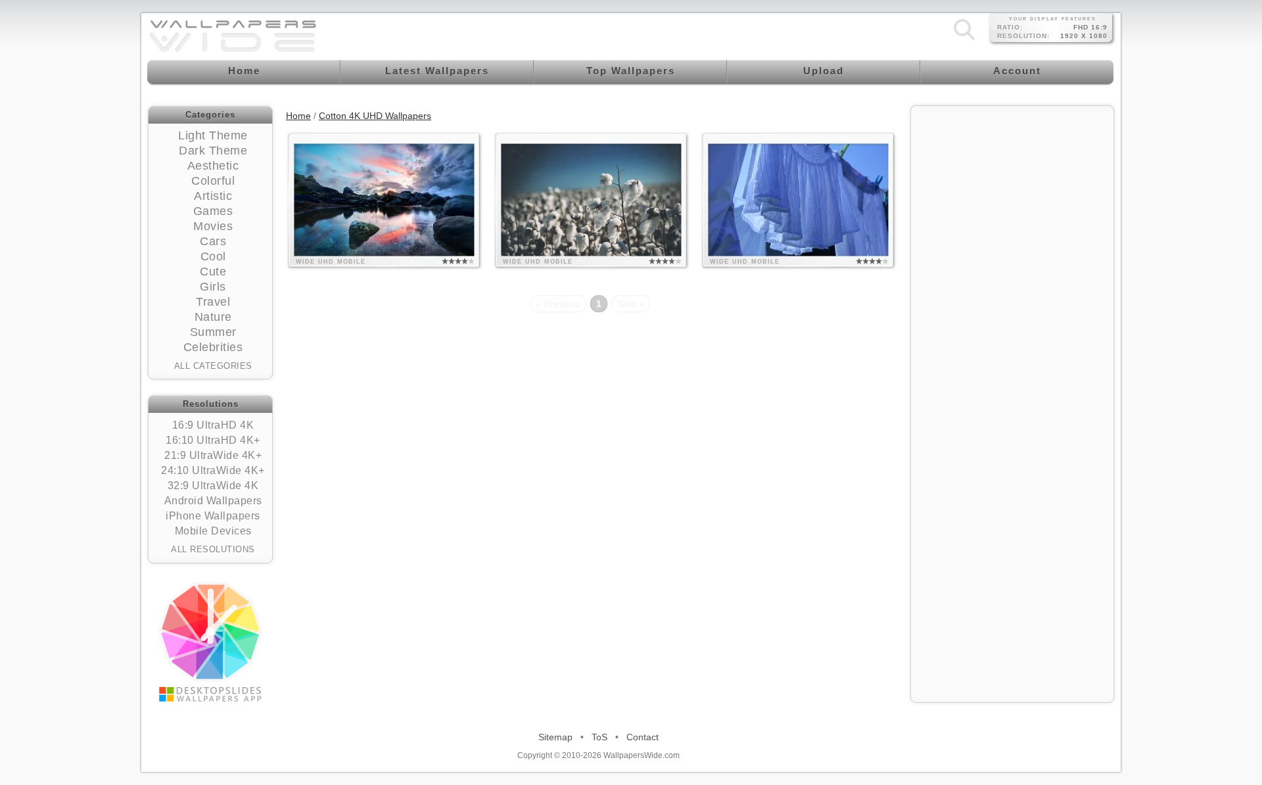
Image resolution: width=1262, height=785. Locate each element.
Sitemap (555, 737)
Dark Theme (213, 150)
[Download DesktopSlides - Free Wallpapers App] (210, 641)
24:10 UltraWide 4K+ (213, 470)
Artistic (213, 195)
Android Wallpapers (213, 500)
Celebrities (213, 347)
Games (213, 211)
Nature (213, 316)
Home (298, 115)
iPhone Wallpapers (213, 515)
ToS (599, 737)
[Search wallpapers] (964, 39)
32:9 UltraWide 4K (213, 485)
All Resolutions (213, 549)
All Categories (213, 366)
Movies (213, 226)
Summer (213, 332)
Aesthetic (213, 165)
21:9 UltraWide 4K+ (213, 455)
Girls (213, 286)
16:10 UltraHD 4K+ (213, 440)
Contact (642, 737)
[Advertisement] (1012, 195)
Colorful (213, 180)
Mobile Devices (213, 530)
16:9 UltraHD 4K (213, 425)
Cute (213, 271)
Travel (213, 301)
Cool (213, 256)
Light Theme (213, 135)
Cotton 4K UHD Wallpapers (375, 115)
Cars (213, 241)
